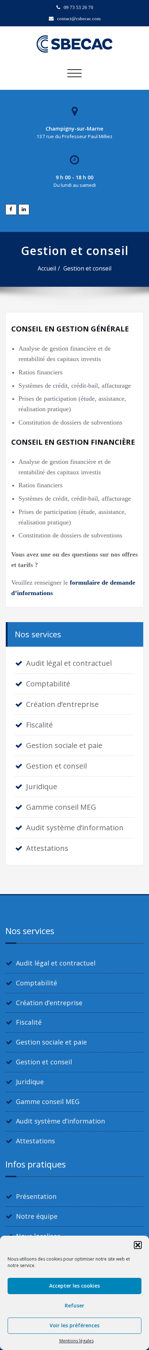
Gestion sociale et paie (64, 745)
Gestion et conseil (87, 268)
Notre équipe (37, 1216)
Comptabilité (48, 684)
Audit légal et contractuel (69, 663)
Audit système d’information (75, 827)
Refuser (74, 1305)
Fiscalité (39, 725)
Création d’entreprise (62, 704)
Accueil (47, 268)
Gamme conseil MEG (61, 807)
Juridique (41, 786)
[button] (137, 1245)
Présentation (36, 1196)
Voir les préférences (74, 1325)
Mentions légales (76, 1341)
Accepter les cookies (74, 1285)
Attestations (47, 848)
